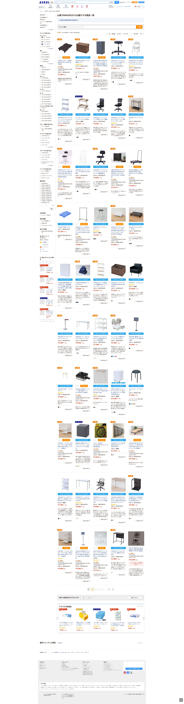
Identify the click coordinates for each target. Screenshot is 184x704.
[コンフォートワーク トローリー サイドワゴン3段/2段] (83, 105)
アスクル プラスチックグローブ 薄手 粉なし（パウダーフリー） (49, 302)
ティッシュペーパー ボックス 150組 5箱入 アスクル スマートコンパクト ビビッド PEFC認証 (50, 269)
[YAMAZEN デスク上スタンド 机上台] (136, 214)
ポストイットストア (44, 689)
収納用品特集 (111, 687)
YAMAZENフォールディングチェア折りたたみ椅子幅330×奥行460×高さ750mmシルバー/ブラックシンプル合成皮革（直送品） (65, 173)
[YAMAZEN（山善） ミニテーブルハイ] (65, 376)
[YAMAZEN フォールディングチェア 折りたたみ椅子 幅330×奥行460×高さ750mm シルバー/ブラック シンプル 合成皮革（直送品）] (65, 157)
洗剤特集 (42, 687)
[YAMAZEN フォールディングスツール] (101, 214)
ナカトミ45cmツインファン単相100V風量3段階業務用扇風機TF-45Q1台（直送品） (136, 549)
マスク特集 (97, 687)
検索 (116, 2)
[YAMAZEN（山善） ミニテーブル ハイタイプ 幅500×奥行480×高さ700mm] (101, 376)
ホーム (41, 11)
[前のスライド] (43, 262)
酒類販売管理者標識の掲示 (88, 673)
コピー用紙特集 (44, 685)
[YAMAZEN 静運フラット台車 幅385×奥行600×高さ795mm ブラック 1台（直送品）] (136, 157)
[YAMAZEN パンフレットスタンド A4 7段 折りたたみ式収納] (83, 157)
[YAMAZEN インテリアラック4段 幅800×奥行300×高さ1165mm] (118, 270)
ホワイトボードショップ (90, 685)
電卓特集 (61, 685)
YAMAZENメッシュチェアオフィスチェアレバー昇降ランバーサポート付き (118, 119)
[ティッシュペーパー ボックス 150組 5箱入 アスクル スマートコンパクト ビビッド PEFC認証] (42, 269)
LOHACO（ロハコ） (107, 663)
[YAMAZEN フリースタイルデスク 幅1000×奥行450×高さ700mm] (83, 484)
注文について (42, 663)
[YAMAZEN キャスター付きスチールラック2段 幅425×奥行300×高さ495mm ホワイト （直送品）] (65, 430)
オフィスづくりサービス (54, 689)
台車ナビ (77, 687)
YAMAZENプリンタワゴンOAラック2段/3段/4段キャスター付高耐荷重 (100, 338)
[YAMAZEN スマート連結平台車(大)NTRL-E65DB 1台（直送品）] (65, 48)
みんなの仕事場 (107, 667)
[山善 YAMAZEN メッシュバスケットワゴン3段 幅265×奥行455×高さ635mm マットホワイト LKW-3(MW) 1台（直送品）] (101, 538)
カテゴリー (41, 7)
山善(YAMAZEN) (61, 68)
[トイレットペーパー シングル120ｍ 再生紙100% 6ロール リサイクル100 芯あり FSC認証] (42, 291)
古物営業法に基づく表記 (87, 671)
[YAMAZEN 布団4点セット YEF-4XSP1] (83, 270)
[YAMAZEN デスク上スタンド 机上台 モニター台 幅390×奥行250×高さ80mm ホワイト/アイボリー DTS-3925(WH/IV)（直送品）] (118, 214)
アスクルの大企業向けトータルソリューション (112, 671)
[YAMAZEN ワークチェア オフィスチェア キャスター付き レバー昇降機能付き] (101, 157)
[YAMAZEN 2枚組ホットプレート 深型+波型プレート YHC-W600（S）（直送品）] (83, 376)
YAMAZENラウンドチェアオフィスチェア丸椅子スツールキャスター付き (118, 62)
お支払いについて (43, 667)
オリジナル (80, 96)
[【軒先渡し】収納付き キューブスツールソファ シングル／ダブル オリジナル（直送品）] (83, 430)
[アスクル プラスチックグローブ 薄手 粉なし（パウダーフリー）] (42, 302)
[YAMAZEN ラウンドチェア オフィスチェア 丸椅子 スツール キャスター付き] (118, 48)
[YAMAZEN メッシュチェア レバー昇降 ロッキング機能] (101, 105)
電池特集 (66, 685)
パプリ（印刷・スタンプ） (108, 665)
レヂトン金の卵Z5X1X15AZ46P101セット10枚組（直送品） (100, 445)
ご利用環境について (86, 668)
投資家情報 (64, 665)
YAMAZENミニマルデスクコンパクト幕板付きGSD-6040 (118, 553)
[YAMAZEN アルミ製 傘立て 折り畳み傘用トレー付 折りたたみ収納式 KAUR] (136, 484)
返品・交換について (43, 668)
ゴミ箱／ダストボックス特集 (129, 685)
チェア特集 (114, 685)
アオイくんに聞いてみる (134, 668)
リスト (107, 33)
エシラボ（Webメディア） (108, 668)
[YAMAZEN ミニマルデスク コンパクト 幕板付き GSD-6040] (118, 538)
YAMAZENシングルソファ (136, 282)
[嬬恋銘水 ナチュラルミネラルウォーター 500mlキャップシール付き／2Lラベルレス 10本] (42, 313)
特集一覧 (71, 689)
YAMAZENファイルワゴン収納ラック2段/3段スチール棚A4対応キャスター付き (65, 499)
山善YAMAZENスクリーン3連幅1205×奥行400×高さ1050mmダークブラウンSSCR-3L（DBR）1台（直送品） (118, 173)
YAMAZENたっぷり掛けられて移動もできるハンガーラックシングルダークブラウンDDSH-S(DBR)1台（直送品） (82, 231)
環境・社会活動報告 (65, 667)
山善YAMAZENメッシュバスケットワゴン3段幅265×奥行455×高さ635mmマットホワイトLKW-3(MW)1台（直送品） (100, 555)
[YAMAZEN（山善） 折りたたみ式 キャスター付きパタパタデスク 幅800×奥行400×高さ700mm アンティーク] (118, 484)
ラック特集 (120, 685)
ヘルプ (129, 2)
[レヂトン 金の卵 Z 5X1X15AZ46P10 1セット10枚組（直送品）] (101, 430)
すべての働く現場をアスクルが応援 (87, 687)
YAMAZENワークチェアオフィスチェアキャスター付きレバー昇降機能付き (100, 171)
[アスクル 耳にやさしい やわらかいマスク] (42, 280)
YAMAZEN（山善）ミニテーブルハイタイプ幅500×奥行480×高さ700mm (100, 390)
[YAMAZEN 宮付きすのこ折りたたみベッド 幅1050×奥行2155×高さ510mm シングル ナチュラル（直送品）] (136, 430)
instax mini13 (64, 652)
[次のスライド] (50, 262)
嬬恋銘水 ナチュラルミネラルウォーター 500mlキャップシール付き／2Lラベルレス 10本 (50, 312)
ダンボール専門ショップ (62, 687)
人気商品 (60, 39)
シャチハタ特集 (119, 687)
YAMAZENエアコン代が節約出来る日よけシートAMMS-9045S (118, 445)
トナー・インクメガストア (53, 685)
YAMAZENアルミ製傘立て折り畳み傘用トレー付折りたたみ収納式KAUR (136, 499)
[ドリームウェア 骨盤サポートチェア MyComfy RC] (118, 324)
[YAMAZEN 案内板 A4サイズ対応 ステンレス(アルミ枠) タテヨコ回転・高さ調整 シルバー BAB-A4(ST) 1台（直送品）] (83, 538)
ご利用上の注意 (86, 670)
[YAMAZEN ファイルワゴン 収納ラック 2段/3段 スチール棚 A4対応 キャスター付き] (65, 484)
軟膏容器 (56, 652)
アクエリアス (86, 652)
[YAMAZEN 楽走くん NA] (65, 214)
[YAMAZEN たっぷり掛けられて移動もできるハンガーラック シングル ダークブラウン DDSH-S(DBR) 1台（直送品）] (83, 214)
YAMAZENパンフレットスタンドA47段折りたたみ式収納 (82, 171)
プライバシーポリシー (87, 667)
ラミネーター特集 (80, 685)
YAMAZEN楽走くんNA (64, 227)
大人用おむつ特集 (104, 687)
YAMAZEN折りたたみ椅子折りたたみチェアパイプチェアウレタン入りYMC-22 (136, 62)
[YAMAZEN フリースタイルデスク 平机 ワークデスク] (83, 324)
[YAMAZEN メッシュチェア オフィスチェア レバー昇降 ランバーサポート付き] (118, 105)
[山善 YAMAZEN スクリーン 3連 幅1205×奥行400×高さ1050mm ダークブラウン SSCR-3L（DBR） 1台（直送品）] (118, 157)
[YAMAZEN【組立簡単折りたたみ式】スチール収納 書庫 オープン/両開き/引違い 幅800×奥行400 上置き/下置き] (65, 270)
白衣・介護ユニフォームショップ (129, 687)
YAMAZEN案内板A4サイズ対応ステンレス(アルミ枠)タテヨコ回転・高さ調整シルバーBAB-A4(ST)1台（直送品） (82, 555)
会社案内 (63, 663)
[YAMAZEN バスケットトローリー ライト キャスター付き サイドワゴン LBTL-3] (65, 105)
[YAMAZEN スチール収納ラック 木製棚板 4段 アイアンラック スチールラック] (101, 270)
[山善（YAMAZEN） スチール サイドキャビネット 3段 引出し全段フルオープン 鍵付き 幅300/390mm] (118, 376)
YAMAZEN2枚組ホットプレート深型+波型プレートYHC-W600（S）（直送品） (82, 390)
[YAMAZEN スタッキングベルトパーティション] (65, 324)
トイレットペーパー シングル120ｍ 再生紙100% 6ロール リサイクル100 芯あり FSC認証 (49, 291)
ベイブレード (73, 652)
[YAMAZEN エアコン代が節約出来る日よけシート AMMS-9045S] (118, 430)
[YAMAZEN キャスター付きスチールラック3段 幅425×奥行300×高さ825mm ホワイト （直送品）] (65, 538)
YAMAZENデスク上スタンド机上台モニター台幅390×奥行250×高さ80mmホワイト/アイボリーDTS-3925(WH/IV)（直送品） (118, 231)
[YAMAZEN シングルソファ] (136, 270)
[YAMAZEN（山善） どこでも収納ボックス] (83, 48)
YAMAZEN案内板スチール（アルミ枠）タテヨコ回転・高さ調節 (136, 338)
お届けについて (43, 665)
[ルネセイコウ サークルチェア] (136, 376)
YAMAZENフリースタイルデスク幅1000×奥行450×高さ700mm (82, 499)
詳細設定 (111, 2)
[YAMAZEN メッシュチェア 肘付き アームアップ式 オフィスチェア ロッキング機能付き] (101, 484)
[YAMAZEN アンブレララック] (136, 105)
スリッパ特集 (48, 687)
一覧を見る (59, 642)
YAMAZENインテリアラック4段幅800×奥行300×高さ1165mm (118, 284)
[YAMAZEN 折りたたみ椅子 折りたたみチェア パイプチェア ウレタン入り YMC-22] (136, 48)
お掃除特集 (138, 685)
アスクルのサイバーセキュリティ (68, 670)
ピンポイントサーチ (64, 689)
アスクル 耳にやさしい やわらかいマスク (50, 280)
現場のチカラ (71, 687)
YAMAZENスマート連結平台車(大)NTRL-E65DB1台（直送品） (65, 62)
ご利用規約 (85, 665)
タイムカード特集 (72, 685)
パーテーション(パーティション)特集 (103, 685)
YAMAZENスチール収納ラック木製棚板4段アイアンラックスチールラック (100, 284)
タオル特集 (54, 687)
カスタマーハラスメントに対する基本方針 (70, 668)
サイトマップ (85, 663)
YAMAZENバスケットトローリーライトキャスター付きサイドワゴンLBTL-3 (65, 119)
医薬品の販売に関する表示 (88, 674)
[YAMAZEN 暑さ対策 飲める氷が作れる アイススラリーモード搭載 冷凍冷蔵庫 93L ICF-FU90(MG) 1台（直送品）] (101, 48)
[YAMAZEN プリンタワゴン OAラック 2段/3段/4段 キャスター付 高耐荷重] (101, 324)
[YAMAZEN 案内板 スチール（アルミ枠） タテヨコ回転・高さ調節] (136, 324)
